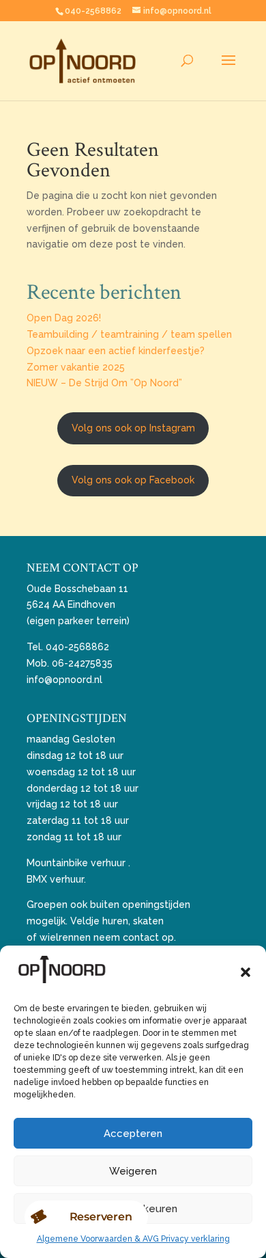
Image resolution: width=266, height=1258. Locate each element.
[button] (245, 972)
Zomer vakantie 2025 (76, 367)
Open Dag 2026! (64, 317)
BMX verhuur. (56, 879)
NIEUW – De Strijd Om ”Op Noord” (104, 382)
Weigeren (133, 1171)
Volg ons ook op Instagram (133, 428)
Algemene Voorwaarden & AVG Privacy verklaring (133, 1239)
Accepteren (133, 1133)
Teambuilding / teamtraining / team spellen (129, 334)
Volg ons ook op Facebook (133, 479)
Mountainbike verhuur (76, 862)
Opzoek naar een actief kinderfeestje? (116, 350)
